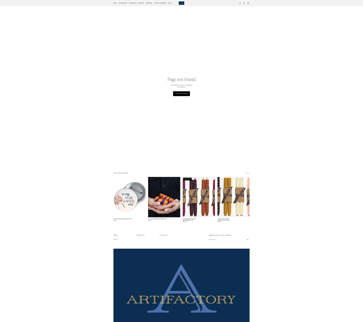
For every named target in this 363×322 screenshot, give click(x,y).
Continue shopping (181, 93)
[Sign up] (248, 240)
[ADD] (142, 214)
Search (115, 239)
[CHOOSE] (246, 214)
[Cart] (248, 3)
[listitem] (169, 3)
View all (248, 173)
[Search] (240, 3)
